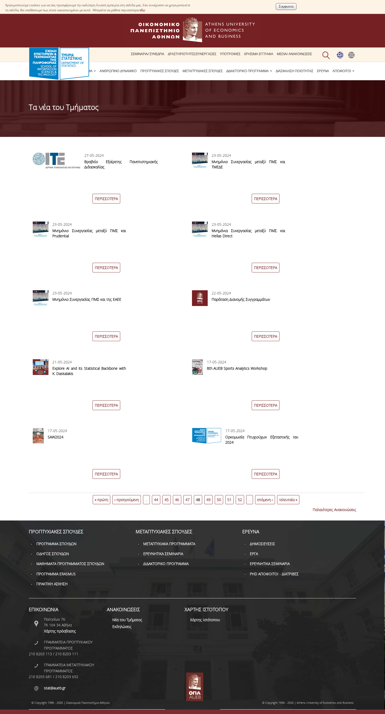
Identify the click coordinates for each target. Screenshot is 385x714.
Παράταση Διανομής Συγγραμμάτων (241, 299)
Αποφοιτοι (342, 71)
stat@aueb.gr (54, 687)
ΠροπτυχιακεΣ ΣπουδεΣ (159, 71)
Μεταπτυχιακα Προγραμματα (169, 543)
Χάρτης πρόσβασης (60, 631)
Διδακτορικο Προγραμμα (248, 71)
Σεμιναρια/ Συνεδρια (147, 54)
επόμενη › (265, 499)
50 (219, 499)
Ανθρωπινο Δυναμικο (118, 71)
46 (177, 499)
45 (166, 499)
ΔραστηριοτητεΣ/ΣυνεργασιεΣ (192, 54)
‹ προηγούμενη (126, 499)
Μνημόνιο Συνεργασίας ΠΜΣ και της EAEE (86, 299)
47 (187, 499)
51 (229, 499)
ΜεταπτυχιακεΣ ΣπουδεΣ (203, 71)
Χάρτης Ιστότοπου (205, 619)
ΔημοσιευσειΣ (262, 543)
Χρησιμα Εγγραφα (258, 54)
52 (240, 499)
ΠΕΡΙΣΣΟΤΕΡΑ (106, 198)
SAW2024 (55, 436)
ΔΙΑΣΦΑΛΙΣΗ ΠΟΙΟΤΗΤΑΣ (294, 71)
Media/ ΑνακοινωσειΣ (294, 54)
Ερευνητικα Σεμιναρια (163, 553)
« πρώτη (101, 499)
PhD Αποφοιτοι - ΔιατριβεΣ (274, 573)
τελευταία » (288, 499)
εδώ (142, 10)
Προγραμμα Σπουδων (56, 543)
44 (156, 499)
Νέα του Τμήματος (127, 619)
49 (208, 499)
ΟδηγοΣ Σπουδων (52, 553)
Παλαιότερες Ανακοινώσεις (334, 509)
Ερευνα (323, 71)
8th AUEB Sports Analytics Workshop (237, 368)
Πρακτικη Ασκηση (52, 583)
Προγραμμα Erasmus (56, 573)
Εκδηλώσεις (121, 626)
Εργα (254, 553)
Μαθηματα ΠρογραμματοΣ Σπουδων (70, 563)
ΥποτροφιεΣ (230, 54)
